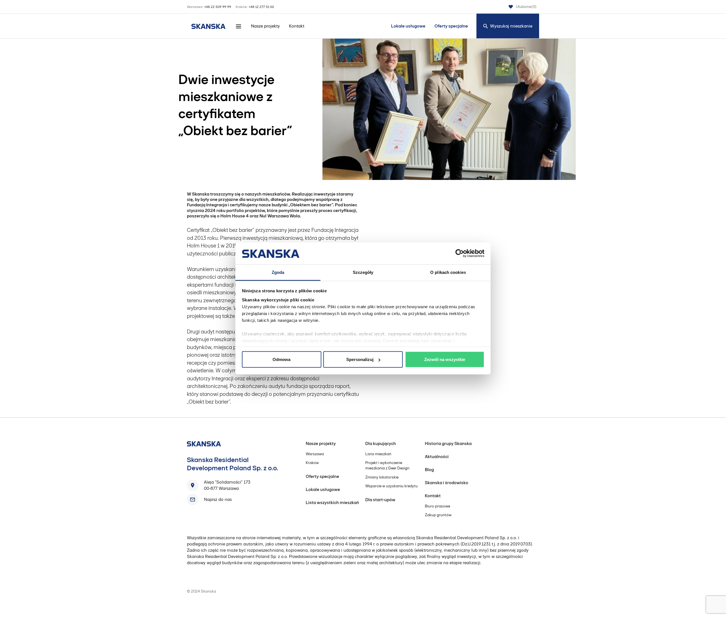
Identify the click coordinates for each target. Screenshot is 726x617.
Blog (429, 469)
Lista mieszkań (378, 454)
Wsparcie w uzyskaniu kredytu (391, 486)
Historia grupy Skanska (448, 443)
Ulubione (526, 6)
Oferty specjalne (451, 26)
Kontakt (296, 26)
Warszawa (315, 454)
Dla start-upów (380, 499)
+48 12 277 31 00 (261, 7)
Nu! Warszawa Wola (279, 216)
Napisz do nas (218, 499)
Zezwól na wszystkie (444, 359)
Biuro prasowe (437, 506)
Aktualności (437, 456)
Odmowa (281, 359)
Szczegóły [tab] (363, 272)
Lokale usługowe (408, 26)
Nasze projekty (265, 26)
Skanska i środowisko (446, 482)
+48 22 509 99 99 (217, 7)
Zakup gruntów (438, 515)
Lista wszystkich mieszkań (332, 502)
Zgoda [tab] (278, 272)
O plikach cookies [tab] (448, 272)
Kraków (312, 462)
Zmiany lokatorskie (381, 477)
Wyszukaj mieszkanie (511, 26)
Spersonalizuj (359, 359)
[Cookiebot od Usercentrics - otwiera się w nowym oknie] (459, 253)
